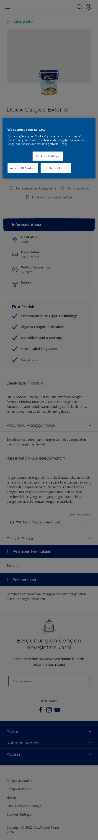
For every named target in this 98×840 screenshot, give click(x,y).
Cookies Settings (47, 156)
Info (63, 144)
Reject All (55, 168)
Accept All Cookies (23, 168)
